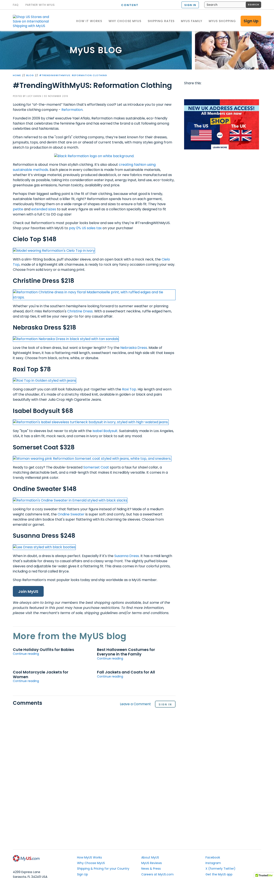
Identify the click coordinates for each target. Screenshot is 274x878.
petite (18, 209)
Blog (30, 75)
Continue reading (26, 654)
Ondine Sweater (71, 514)
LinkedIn (237, 91)
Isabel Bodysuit (105, 430)
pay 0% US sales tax (85, 228)
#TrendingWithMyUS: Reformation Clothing (73, 75)
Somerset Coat (96, 467)
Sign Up (251, 21)
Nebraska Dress (133, 347)
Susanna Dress (126, 555)
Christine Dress (80, 311)
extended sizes (43, 209)
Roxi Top (129, 389)
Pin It (221, 91)
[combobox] (232, 5)
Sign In (165, 704)
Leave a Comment (135, 704)
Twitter (196, 91)
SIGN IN (190, 5)
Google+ (229, 91)
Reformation (72, 109)
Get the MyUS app (219, 874)
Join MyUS (28, 591)
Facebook (188, 91)
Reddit (204, 91)
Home (17, 75)
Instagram (213, 863)
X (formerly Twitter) (220, 868)
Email (212, 91)
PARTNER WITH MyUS (40, 5)
